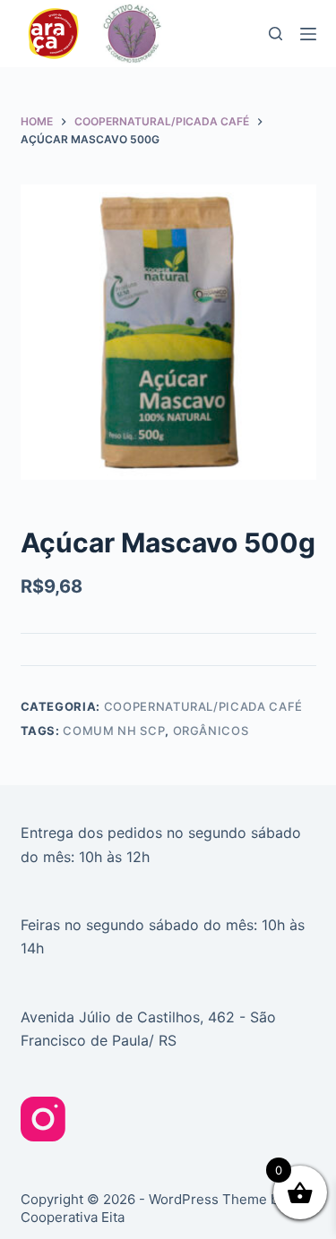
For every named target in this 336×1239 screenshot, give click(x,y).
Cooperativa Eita (73, 1217)
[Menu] (308, 34)
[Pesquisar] (275, 33)
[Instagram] (43, 1119)
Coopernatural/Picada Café (203, 706)
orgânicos (211, 730)
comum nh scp (114, 730)
